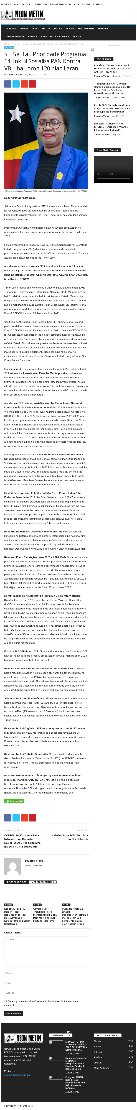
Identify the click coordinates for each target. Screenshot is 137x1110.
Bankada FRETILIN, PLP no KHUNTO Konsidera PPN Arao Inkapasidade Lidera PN (111, 127)
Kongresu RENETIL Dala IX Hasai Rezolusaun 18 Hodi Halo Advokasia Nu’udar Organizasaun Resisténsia (17, 916)
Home (6, 44)
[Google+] (117, 4)
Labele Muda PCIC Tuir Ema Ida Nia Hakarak (70, 837)
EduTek (46, 28)
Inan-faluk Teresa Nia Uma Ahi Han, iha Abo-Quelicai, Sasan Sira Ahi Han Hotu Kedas (113, 68)
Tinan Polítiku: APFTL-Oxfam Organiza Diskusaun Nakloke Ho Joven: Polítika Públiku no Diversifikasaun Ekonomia (112, 88)
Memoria (103, 28)
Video (43, 36)
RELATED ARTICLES (16, 882)
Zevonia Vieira (14, 74)
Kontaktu (98, 4)
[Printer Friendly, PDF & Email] (14, 802)
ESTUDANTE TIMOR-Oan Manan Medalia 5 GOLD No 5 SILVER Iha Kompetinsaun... (76, 1045)
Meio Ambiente (86, 28)
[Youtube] (133, 4)
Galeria (32, 36)
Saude (35, 28)
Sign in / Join (40, 4)
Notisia (23, 28)
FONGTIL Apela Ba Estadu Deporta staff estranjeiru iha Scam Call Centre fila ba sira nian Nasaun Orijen (75, 916)
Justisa (58, 28)
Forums (86, 4)
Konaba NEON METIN (60, 4)
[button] (131, 33)
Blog (76, 4)
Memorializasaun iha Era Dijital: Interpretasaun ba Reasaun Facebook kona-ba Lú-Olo (76, 1063)
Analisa (69, 28)
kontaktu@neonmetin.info (17, 1075)
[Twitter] (128, 4)
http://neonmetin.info (33, 866)
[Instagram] (122, 4)
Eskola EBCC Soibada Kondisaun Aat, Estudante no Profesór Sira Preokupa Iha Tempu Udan (112, 108)
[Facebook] (111, 4)
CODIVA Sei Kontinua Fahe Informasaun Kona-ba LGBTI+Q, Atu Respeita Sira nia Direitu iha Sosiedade (22, 840)
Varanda (11, 28)
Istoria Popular (15, 36)
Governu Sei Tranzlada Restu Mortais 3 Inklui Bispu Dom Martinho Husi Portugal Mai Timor (45, 914)
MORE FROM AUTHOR (43, 882)
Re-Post (76, 36)
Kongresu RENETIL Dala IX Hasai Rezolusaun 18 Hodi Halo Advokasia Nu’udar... (75, 1082)
